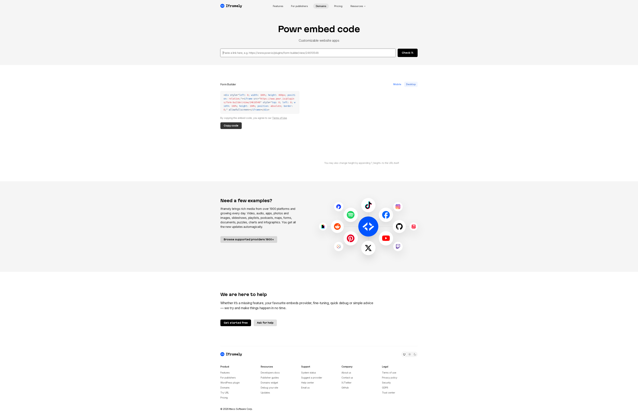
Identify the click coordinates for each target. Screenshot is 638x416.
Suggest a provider (311, 377)
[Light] (409, 354)
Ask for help (265, 322)
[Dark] (415, 354)
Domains (321, 6)
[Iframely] (231, 6)
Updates (265, 392)
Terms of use (389, 372)
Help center (307, 382)
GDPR (385, 387)
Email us (305, 387)
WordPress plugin (230, 382)
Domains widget (269, 382)
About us (346, 372)
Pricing (338, 6)
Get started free (236, 322)
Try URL (224, 392)
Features (278, 6)
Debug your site (269, 387)
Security (386, 382)
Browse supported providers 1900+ (249, 239)
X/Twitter (346, 382)
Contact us (347, 377)
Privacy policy (389, 377)
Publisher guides (270, 377)
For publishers (299, 6)
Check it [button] (407, 52)
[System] (404, 354)
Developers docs (270, 372)
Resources (356, 6)
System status (308, 372)
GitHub (345, 387)
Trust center (388, 392)
